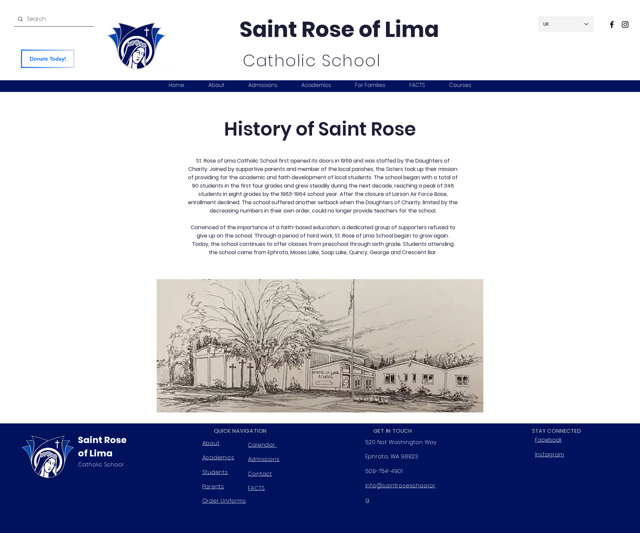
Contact (260, 474)
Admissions (264, 459)
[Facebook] (611, 24)
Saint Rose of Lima (339, 29)
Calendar (262, 445)
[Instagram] (625, 24)
